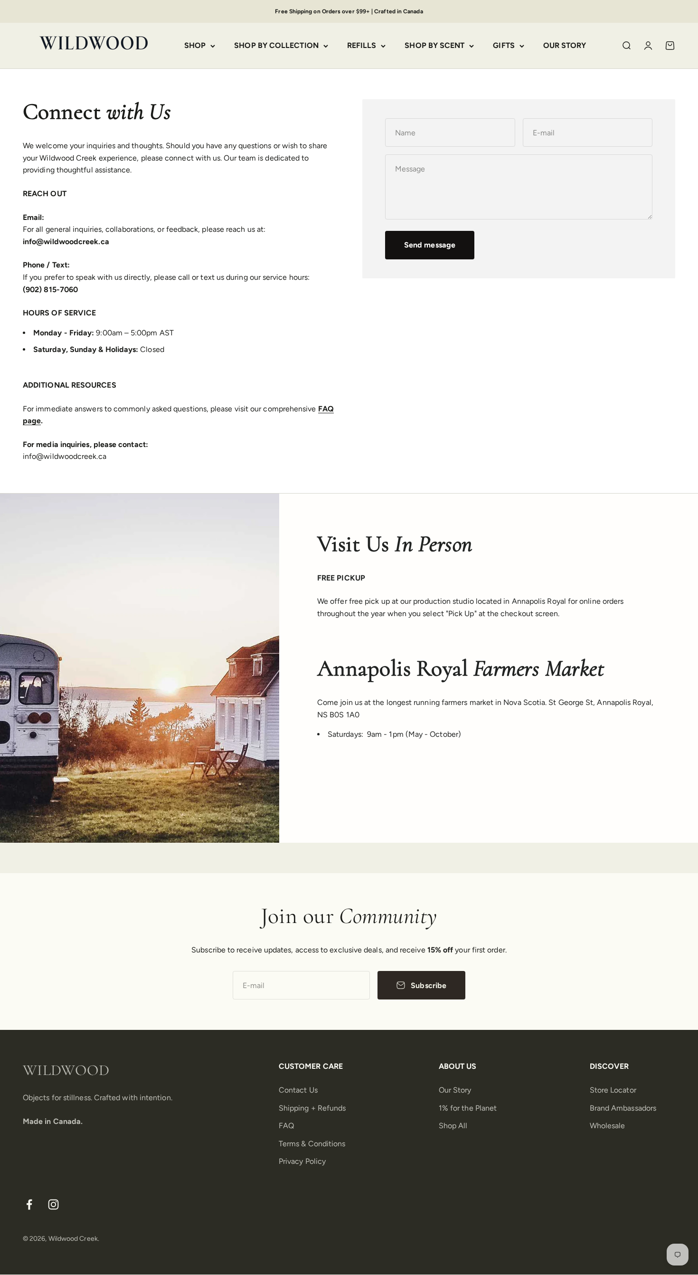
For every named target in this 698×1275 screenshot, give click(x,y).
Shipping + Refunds (312, 1108)
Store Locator (613, 1089)
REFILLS (362, 45)
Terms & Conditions (312, 1143)
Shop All (453, 1125)
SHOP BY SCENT (434, 45)
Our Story (455, 1089)
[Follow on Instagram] (53, 1204)
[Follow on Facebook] (29, 1204)
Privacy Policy (302, 1161)
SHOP (195, 45)
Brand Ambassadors (623, 1108)
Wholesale (607, 1125)
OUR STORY (564, 45)
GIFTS (503, 45)
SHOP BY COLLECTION (276, 45)
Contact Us (298, 1089)
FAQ (286, 1125)
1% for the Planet (468, 1108)
